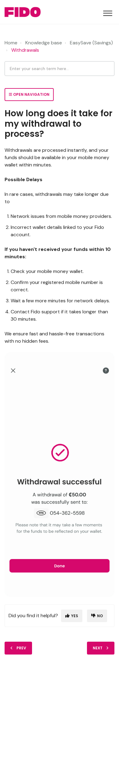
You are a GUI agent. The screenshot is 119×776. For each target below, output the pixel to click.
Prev (21, 648)
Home (11, 42)
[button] (107, 12)
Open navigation (30, 94)
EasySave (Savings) (91, 42)
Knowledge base (43, 42)
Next (98, 648)
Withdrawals (25, 50)
